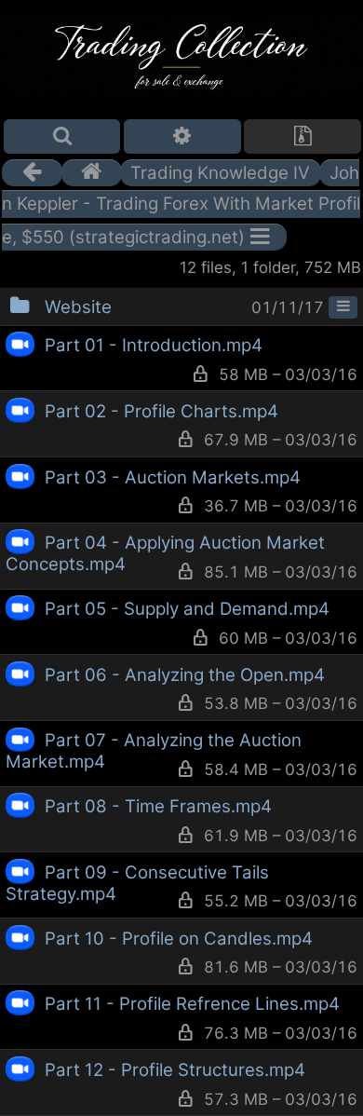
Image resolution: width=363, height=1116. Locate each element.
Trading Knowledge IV (220, 173)
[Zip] (302, 136)
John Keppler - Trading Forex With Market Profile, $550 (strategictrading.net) (181, 205)
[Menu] (343, 307)
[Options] (182, 136)
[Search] (62, 136)
